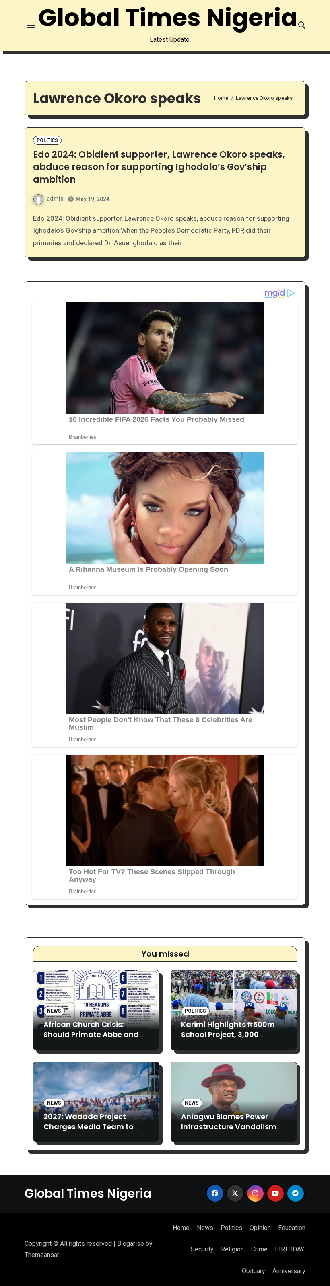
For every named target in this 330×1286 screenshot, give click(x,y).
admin (55, 198)
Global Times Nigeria (167, 18)
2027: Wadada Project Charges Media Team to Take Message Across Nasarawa (88, 1131)
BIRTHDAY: (290, 1249)
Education (291, 1228)
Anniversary (288, 1271)
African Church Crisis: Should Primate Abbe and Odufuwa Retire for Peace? (92, 1034)
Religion (232, 1249)
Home (181, 1228)
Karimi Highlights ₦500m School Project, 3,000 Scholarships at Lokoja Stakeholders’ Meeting (228, 1039)
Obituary (253, 1271)
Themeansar (42, 1255)
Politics (47, 140)
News (54, 1011)
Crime (259, 1249)
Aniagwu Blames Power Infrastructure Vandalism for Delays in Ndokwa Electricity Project (228, 1131)
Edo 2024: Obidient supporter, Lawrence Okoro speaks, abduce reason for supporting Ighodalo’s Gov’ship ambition (159, 167)
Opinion (260, 1228)
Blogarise (130, 1243)
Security (202, 1249)
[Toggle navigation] (31, 25)
